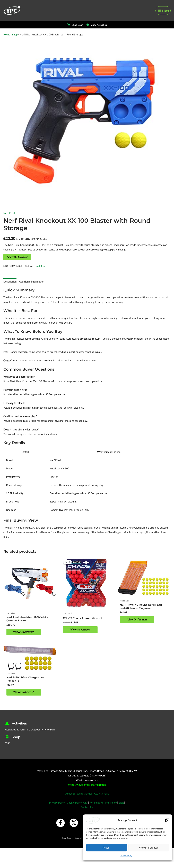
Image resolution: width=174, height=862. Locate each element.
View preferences (149, 847)
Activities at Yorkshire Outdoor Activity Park (30, 729)
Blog (121, 802)
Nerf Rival (9, 213)
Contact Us (87, 807)
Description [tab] (9, 281)
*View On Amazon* (17, 257)
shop (15, 34)
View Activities (99, 25)
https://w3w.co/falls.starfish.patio (87, 784)
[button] (167, 820)
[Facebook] (60, 823)
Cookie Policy (126, 855)
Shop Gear (77, 25)
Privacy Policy (57, 802)
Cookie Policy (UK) (77, 802)
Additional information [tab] (31, 281)
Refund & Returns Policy (103, 802)
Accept (106, 847)
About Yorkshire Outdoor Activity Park (87, 793)
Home (6, 34)
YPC (7, 743)
